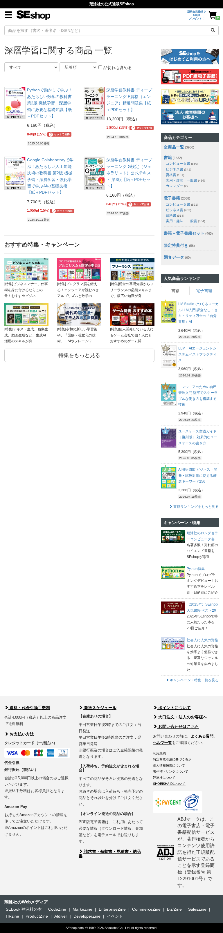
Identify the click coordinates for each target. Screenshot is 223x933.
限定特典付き (176, 245)
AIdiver (60, 916)
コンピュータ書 (182, 164)
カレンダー (177, 186)
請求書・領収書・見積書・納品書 (110, 853)
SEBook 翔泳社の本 (24, 909)
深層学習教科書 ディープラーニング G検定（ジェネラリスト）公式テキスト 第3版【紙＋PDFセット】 (129, 172)
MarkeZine (82, 909)
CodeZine (57, 909)
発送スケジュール (99, 707)
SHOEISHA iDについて (169, 783)
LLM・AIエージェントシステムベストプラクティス (197, 354)
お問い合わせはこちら (178, 726)
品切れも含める (117, 67)
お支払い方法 (21, 734)
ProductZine (37, 916)
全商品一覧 (174, 147)
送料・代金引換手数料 (29, 707)
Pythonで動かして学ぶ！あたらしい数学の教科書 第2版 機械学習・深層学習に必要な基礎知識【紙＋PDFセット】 (49, 103)
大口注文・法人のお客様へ (182, 717)
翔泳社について (164, 777)
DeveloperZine (86, 916)
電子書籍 (172, 198)
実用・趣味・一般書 (185, 180)
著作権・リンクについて (170, 771)
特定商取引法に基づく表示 (172, 759)
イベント (115, 916)
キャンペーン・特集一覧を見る (194, 680)
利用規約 (159, 753)
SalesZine (197, 909)
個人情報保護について (169, 765)
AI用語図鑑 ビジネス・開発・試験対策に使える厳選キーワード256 (197, 475)
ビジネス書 (178, 169)
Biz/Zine (174, 909)
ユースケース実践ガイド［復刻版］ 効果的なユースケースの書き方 (197, 437)
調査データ (174, 257)
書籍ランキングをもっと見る (195, 507)
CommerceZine (146, 909)
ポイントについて (174, 707)
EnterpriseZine (112, 909)
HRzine (12, 916)
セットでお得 (60, 134)
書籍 (168, 157)
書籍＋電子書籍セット (184, 233)
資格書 (175, 175)
